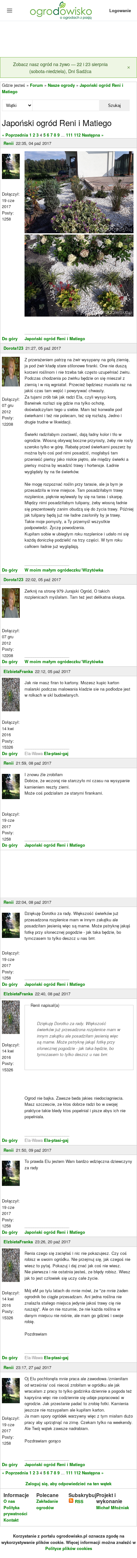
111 (69, 135)
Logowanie (120, 10)
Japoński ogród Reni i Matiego (55, 338)
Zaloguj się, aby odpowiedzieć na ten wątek (68, 1483)
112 (77, 135)
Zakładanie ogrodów (47, 1504)
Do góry (10, 338)
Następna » (93, 135)
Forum (36, 85)
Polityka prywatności (15, 1510)
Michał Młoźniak (112, 1507)
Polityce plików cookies (68, 1548)
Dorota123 (13, 348)
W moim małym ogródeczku (53, 570)
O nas (9, 1501)
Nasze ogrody (61, 85)
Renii (9, 143)
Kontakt (11, 1520)
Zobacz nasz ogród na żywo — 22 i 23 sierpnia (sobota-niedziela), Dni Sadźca (60, 67)
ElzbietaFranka (18, 671)
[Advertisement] (68, 39)
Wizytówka (92, 570)
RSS (78, 1501)
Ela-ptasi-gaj (56, 753)
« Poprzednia (15, 135)
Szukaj (114, 105)
